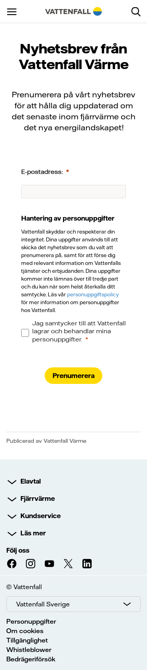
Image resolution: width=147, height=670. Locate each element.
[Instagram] (30, 563)
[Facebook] (11, 563)
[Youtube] (49, 563)
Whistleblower (28, 650)
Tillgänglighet (27, 640)
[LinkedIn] (87, 563)
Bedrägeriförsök (30, 659)
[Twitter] (68, 563)
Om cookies (25, 631)
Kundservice (40, 516)
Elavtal (30, 481)
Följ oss (17, 550)
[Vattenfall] (74, 11)
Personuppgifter (31, 621)
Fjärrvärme (37, 498)
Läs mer (33, 533)
